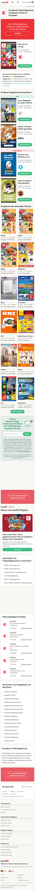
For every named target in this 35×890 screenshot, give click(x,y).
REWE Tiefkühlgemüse (12, 569)
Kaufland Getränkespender (13, 713)
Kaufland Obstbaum (11, 716)
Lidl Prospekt (5, 839)
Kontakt (20, 877)
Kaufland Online (9, 695)
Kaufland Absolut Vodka (12, 723)
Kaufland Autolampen (11, 699)
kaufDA (4, 791)
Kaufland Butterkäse (11, 737)
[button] (17, 55)
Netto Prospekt (5, 836)
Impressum (21, 875)
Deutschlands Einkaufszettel (9, 847)
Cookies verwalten (23, 880)
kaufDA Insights (5, 850)
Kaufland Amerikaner (11, 734)
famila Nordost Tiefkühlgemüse (15, 572)
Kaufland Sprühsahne (11, 727)
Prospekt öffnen (25, 66)
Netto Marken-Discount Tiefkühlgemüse (18, 583)
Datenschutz (5, 877)
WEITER (17, 33)
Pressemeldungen (6, 855)
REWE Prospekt (5, 826)
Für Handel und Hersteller (9, 810)
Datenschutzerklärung (25, 451)
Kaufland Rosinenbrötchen (13, 706)
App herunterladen (6, 852)
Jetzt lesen (17, 549)
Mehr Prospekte (17, 411)
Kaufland (5, 794)
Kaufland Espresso (10, 730)
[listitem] (9, 225)
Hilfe (2, 875)
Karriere (3, 812)
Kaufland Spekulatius (11, 720)
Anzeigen (29, 6)
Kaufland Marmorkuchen (12, 702)
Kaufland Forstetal (10, 692)
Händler (11, 791)
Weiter (27, 434)
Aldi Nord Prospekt (6, 833)
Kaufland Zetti (9, 741)
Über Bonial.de (5, 807)
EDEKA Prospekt (6, 820)
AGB (2, 880)
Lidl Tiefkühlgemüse (11, 576)
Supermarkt (20, 791)
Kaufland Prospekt (6, 823)
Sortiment (13, 794)
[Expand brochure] (8, 55)
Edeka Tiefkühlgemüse (12, 565)
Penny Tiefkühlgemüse (12, 579)
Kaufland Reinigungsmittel (13, 709)
